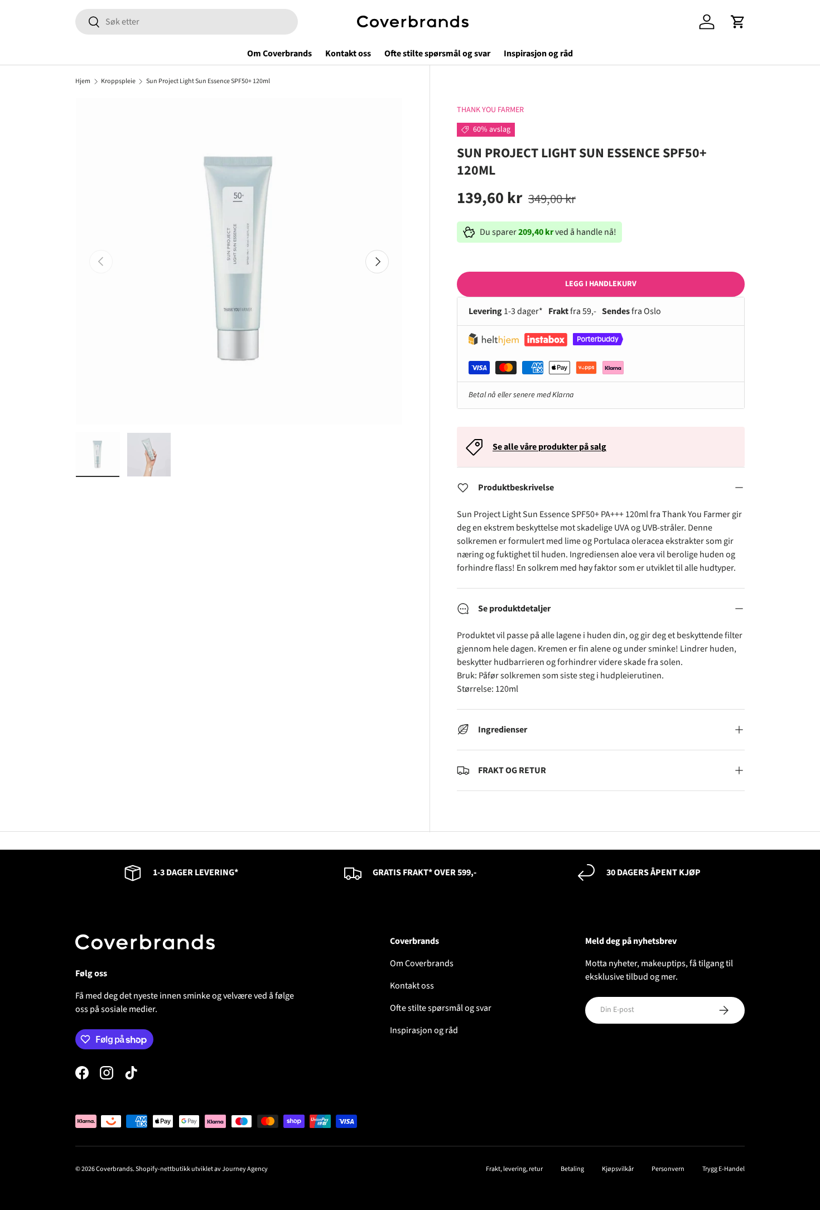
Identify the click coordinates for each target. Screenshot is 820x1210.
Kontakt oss (348, 53)
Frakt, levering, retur (514, 1169)
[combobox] (186, 22)
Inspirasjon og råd (538, 53)
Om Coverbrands (279, 53)
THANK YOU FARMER (490, 109)
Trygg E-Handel (723, 1169)
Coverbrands (114, 1169)
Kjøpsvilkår (618, 1169)
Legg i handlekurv (600, 284)
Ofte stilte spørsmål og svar (437, 53)
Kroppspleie (118, 81)
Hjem (82, 81)
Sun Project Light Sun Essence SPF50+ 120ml (208, 81)
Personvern (668, 1169)
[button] (738, 21)
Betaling (572, 1169)
